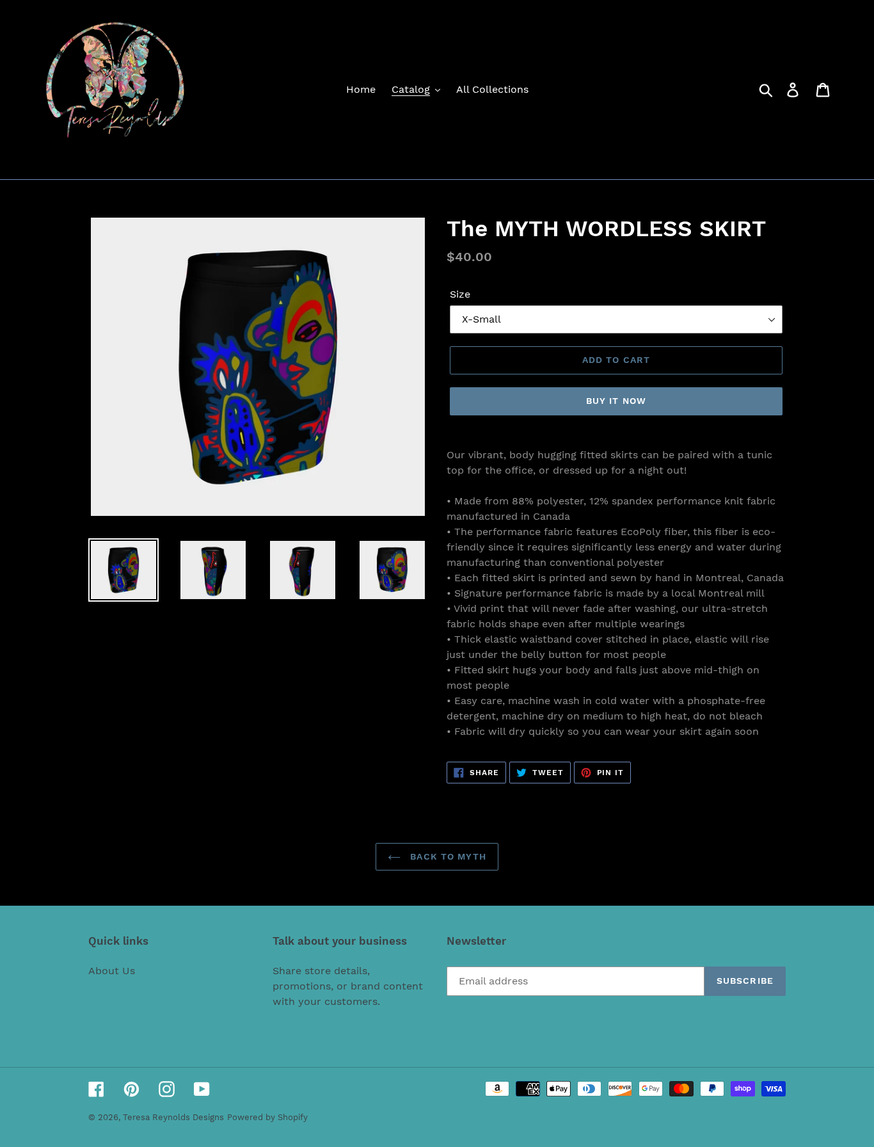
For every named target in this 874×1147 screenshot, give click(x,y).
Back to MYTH (446, 856)
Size (460, 294)
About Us (111, 971)
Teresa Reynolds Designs (173, 1117)
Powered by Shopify (267, 1117)
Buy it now (616, 401)
